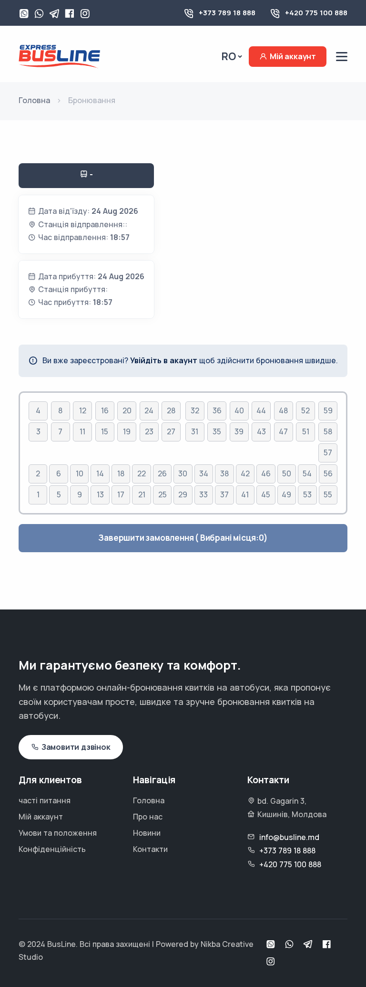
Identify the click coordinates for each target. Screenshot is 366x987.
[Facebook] (69, 14)
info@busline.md (289, 837)
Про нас (148, 816)
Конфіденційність (52, 849)
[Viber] (39, 14)
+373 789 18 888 (227, 13)
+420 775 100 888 (316, 13)
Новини (147, 833)
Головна (148, 800)
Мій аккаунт (293, 56)
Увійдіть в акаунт (163, 360)
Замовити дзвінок (76, 747)
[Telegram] (54, 14)
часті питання (45, 800)
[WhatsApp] (24, 14)
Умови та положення (58, 833)
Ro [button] (229, 56)
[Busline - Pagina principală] (59, 55)
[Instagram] (85, 14)
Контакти (150, 849)
